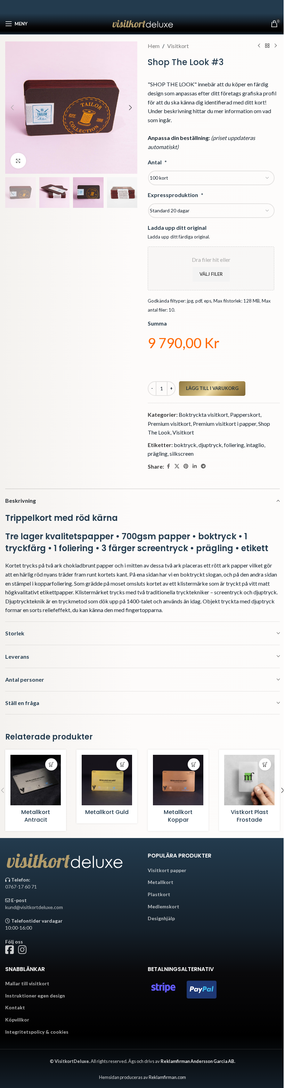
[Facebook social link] (168, 466)
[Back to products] (267, 46)
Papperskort (245, 414)
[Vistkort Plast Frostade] (249, 780)
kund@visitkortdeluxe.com (34, 907)
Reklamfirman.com (167, 1077)
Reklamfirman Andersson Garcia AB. (198, 1061)
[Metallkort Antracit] (35, 780)
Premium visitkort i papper (224, 423)
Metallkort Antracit (35, 816)
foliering (234, 444)
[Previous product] (259, 46)
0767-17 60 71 (21, 887)
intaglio (255, 444)
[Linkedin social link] (194, 466)
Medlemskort (163, 906)
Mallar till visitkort (27, 983)
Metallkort (160, 882)
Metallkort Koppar (178, 816)
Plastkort (159, 894)
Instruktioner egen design (35, 996)
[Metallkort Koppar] (178, 780)
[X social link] (176, 466)
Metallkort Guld (107, 812)
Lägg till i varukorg (212, 388)
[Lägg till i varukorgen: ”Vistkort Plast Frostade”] (265, 764)
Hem (154, 45)
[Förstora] (18, 161)
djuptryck (210, 444)
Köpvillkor (17, 1020)
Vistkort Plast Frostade (249, 816)
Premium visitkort (169, 423)
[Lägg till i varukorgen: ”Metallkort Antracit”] (51, 764)
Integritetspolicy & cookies (36, 1032)
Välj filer (211, 274)
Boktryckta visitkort (203, 414)
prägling (158, 453)
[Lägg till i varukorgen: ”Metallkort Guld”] (122, 764)
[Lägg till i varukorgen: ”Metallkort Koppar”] (194, 764)
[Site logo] (143, 22)
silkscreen (182, 453)
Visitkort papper (167, 870)
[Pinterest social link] (185, 466)
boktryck (185, 444)
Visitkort (178, 45)
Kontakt (15, 1007)
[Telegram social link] (203, 466)
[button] (12, 108)
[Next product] (275, 46)
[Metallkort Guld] (107, 780)
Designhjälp (161, 918)
